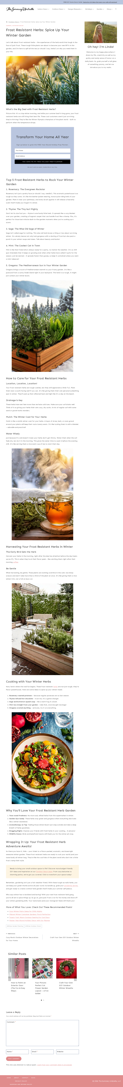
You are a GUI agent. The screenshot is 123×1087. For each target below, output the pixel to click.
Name (10, 1052)
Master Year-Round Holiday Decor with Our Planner (29, 920)
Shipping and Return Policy (21, 1084)
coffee (15, 562)
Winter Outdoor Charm (33, 926)
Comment (11, 1022)
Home (9, 1077)
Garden (8, 25)
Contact (25, 1077)
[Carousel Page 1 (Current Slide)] (41, 1000)
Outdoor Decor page (44, 872)
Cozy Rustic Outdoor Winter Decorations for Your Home (22, 937)
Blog (33, 1077)
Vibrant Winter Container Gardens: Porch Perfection (29, 914)
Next (75, 979)
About (16, 1077)
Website (60, 1052)
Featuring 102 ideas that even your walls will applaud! (100, 2)
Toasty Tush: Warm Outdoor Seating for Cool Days (29, 917)
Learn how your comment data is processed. (54, 1065)
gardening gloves (71, 886)
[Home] (6, 22)
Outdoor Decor (17, 25)
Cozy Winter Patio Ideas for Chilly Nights (25, 911)
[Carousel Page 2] (44, 1000)
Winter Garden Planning (15, 926)
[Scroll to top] (118, 1080)
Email (35, 1052)
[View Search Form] (116, 9)
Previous (9, 979)
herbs (55, 687)
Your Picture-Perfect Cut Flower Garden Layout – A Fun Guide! (41, 988)
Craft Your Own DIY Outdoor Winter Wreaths (64, 937)
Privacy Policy (21, 1081)
